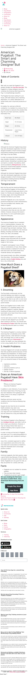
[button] (14, 80)
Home (2, 45)
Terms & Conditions (20, 671)
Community (7, 14)
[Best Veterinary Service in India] (14, 3)
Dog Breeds (7, 11)
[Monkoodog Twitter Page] (12, 555)
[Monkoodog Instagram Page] (3, 555)
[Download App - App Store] (5, 543)
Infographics (7, 12)
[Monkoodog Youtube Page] (17, 555)
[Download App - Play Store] (6, 547)
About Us (6, 16)
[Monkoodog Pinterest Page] (21, 555)
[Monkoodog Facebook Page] (7, 555)
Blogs (5, 9)
